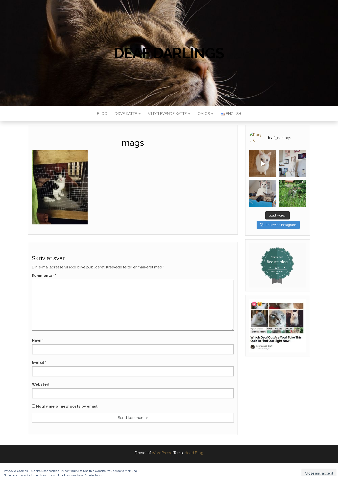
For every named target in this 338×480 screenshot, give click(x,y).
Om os (204, 113)
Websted (40, 384)
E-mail (39, 362)
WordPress (161, 453)
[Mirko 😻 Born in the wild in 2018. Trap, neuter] (292, 193)
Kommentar (44, 275)
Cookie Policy (93, 475)
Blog (102, 113)
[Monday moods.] (262, 193)
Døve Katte (126, 113)
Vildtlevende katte (168, 113)
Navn (38, 340)
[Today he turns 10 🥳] (292, 163)
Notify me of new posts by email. (67, 406)
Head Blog (194, 453)
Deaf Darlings (169, 53)
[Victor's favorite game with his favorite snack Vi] (262, 163)
